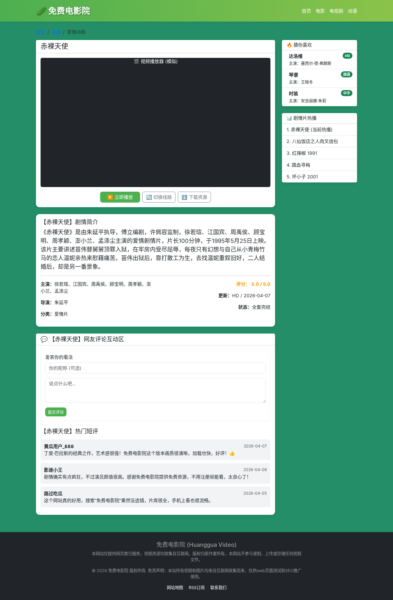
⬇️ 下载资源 (194, 197)
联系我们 (218, 587)
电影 (320, 11)
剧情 (56, 32)
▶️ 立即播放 (120, 197)
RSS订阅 (197, 587)
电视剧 (336, 11)
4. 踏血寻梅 (298, 165)
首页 (306, 11)
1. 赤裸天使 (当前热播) (310, 129)
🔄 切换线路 (159, 197)
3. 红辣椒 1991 (302, 153)
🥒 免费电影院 (63, 11)
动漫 (352, 11)
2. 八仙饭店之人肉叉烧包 (312, 141)
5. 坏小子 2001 (302, 177)
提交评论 (56, 411)
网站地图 (175, 587)
